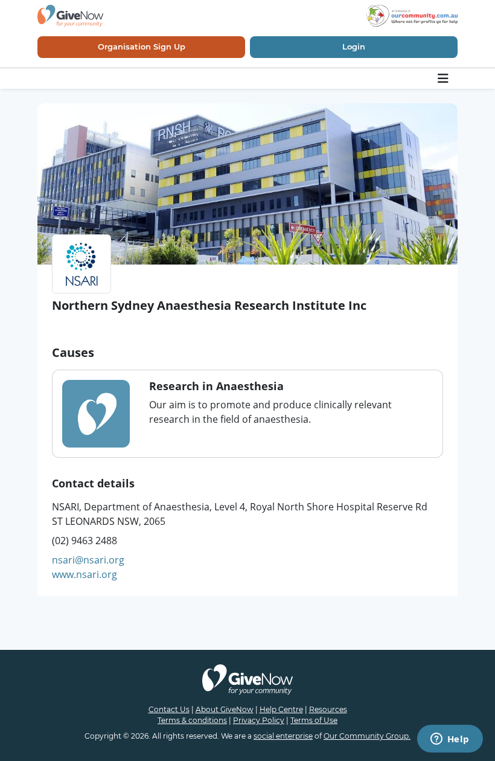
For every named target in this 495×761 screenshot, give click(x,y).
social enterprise (283, 735)
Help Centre (281, 709)
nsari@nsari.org (88, 560)
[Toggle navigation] (444, 78)
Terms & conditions (192, 720)
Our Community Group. (367, 735)
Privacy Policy (258, 720)
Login (353, 46)
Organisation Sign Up (141, 46)
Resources (328, 709)
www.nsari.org (84, 574)
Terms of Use (313, 720)
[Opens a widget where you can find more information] (450, 740)
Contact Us (169, 709)
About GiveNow (225, 709)
